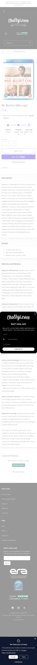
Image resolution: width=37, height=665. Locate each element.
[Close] (35, 639)
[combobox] (4, 339)
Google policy (11, 653)
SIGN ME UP (18, 349)
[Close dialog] (35, 313)
